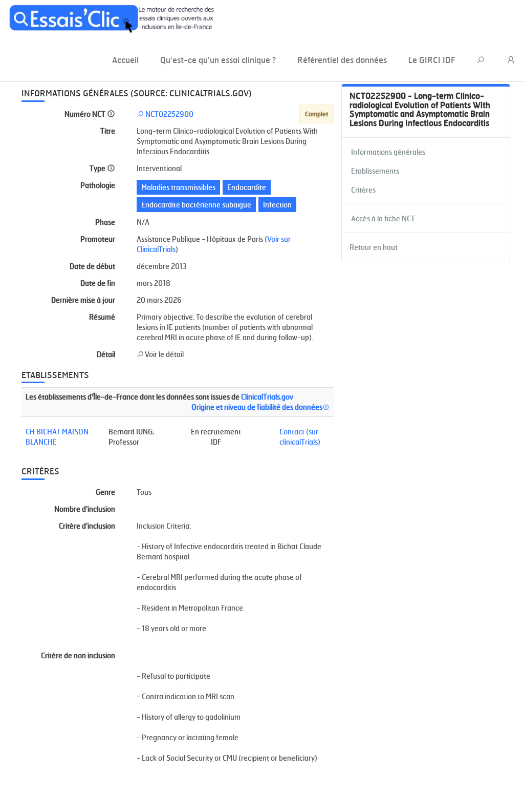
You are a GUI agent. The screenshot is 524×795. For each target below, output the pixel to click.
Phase (105, 222)
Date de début (92, 266)
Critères (363, 189)
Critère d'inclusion (87, 525)
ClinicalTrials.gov (267, 396)
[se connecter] (511, 60)
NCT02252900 (168, 114)
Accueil (125, 60)
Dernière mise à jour (83, 300)
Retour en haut (374, 247)
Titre (107, 131)
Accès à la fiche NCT (383, 218)
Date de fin (97, 283)
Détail (106, 354)
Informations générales (388, 152)
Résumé (102, 316)
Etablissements (375, 170)
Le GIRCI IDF (431, 60)
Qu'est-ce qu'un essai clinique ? (218, 60)
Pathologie (97, 185)
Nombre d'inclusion (84, 509)
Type (98, 168)
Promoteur (97, 239)
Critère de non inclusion (78, 655)
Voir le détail (164, 354)
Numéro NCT (85, 114)
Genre (105, 492)
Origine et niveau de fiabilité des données (256, 407)
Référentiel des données (342, 60)
